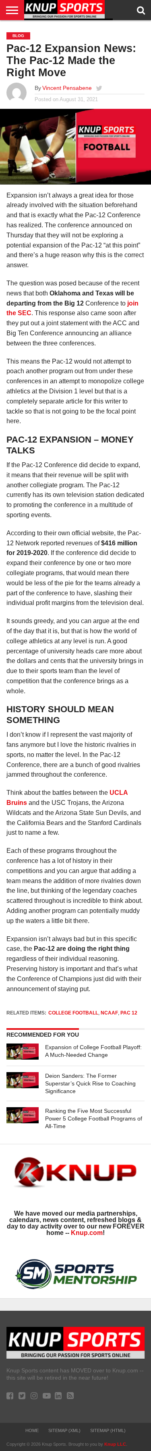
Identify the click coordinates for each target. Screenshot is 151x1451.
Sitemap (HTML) (108, 1430)
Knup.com (87, 1232)
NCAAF (109, 1013)
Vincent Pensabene (67, 88)
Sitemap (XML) (64, 1430)
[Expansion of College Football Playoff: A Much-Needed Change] (22, 1052)
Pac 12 (128, 1013)
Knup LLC (115, 1444)
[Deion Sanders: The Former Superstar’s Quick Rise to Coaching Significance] (22, 1080)
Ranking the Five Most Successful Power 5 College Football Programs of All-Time (93, 1118)
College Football (73, 1013)
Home (32, 1430)
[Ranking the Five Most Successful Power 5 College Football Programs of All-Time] (22, 1115)
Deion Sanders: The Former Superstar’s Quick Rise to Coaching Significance (90, 1083)
